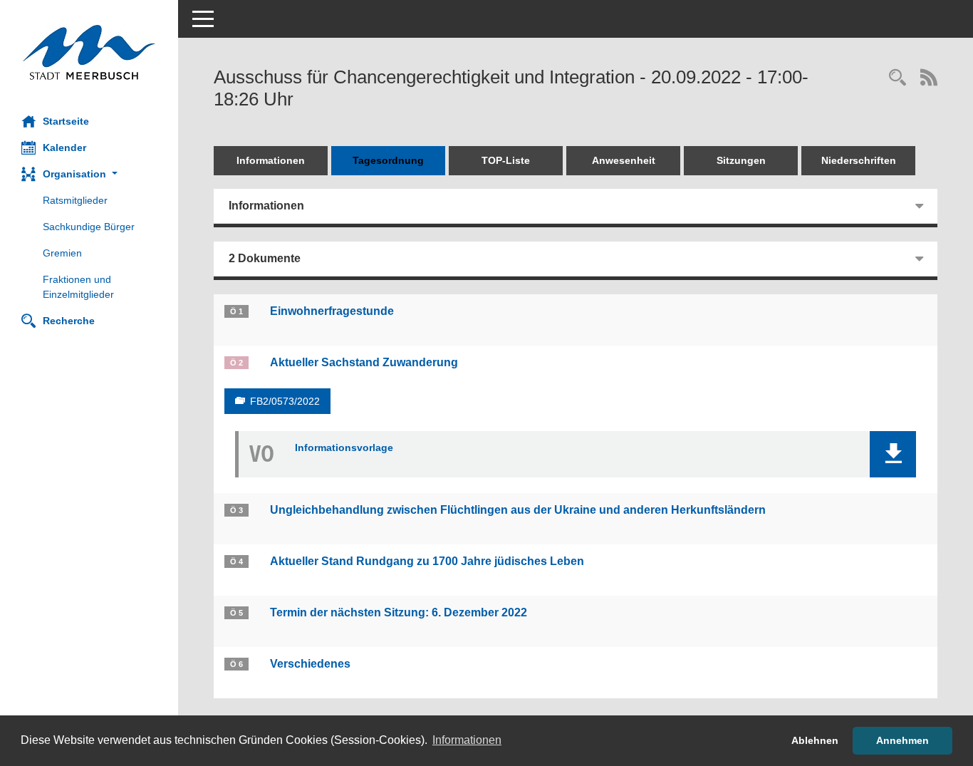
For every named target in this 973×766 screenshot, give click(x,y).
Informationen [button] (466, 740)
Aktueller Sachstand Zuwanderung (364, 362)
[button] (89, 174)
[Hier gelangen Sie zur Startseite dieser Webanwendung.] (89, 52)
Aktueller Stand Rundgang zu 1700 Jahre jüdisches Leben (427, 561)
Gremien (62, 253)
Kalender (64, 147)
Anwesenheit (623, 160)
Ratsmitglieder (75, 200)
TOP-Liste (506, 160)
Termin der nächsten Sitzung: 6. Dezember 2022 (398, 612)
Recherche (69, 320)
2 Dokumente (265, 258)
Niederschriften (858, 160)
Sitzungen (741, 160)
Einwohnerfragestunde (332, 311)
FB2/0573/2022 (285, 401)
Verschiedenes (310, 664)
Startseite (66, 121)
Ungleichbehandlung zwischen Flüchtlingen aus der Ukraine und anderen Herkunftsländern (518, 510)
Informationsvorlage (344, 447)
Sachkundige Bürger (89, 226)
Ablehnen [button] (814, 740)
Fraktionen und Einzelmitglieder (78, 287)
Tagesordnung (388, 160)
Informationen (270, 160)
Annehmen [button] (902, 740)
